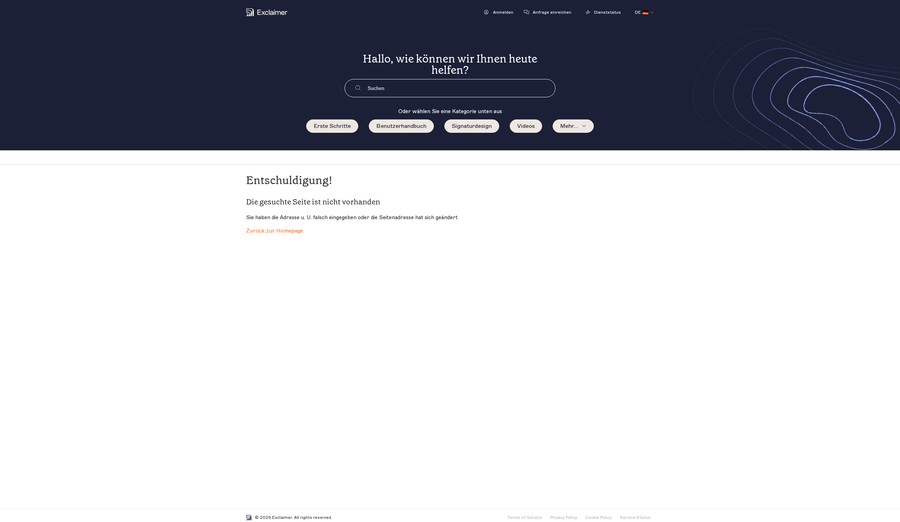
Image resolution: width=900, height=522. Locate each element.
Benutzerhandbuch (401, 126)
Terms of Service (524, 517)
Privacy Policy (563, 517)
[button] (499, 12)
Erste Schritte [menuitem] (332, 126)
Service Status (635, 517)
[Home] (266, 12)
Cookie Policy (598, 517)
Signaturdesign (472, 126)
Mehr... (569, 126)
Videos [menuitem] (526, 126)
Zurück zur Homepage (274, 231)
